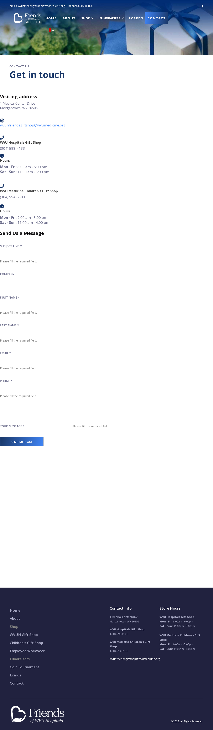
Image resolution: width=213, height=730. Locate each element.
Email (5, 353)
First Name (10, 297)
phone (6, 381)
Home (51, 18)
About (69, 18)
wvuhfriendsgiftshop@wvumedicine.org (41, 6)
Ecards (136, 18)
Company (7, 274)
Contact (156, 18)
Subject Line (11, 246)
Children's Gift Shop (26, 642)
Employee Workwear (27, 650)
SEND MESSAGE (22, 442)
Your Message (12, 426)
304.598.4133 (85, 6)
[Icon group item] (202, 6)
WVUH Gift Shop (24, 634)
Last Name (9, 325)
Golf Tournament (24, 667)
